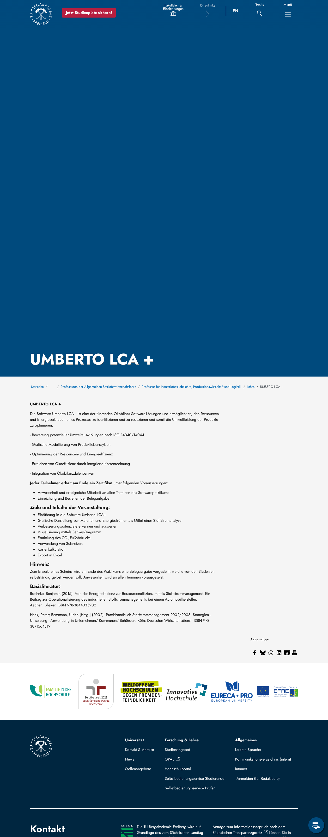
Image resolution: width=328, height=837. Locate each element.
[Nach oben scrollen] (316, 805)
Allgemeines (246, 740)
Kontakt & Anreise (139, 749)
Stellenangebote (138, 769)
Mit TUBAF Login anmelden (265, 778)
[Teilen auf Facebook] (254, 652)
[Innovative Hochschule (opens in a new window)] (186, 691)
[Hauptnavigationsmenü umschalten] (287, 14)
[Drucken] (294, 652)
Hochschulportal (178, 769)
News (129, 759)
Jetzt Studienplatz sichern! (89, 12)
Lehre (251, 386)
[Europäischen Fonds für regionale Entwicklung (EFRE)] (277, 691)
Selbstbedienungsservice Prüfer (190, 788)
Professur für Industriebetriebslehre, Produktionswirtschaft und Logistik (191, 386)
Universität (134, 740)
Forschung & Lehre (182, 740)
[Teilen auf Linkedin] (279, 652)
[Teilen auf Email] (287, 652)
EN (235, 10)
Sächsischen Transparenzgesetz (237, 832)
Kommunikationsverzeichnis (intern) (263, 759)
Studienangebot (177, 749)
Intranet (241, 769)
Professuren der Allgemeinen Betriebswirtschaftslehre (98, 386)
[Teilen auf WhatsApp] (271, 652)
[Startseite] (41, 14)
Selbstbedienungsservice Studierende (194, 778)
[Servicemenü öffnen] (316, 825)
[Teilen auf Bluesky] (263, 652)
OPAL (169, 759)
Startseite (37, 386)
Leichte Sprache (248, 749)
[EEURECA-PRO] (232, 691)
